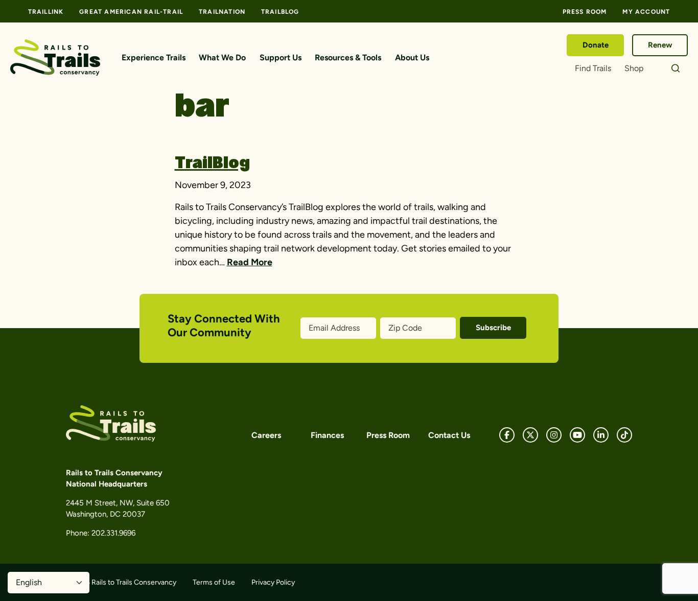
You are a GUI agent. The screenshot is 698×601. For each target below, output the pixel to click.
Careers (266, 435)
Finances (327, 435)
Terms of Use (214, 582)
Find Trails (593, 68)
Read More (249, 262)
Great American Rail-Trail (131, 11)
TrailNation (222, 11)
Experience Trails (153, 57)
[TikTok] (624, 435)
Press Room (585, 11)
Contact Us (449, 435)
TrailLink (46, 11)
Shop (633, 68)
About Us (412, 57)
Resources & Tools (348, 57)
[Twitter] (530, 435)
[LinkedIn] (601, 435)
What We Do (222, 57)
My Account (646, 11)
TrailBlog (280, 11)
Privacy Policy (273, 582)
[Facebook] (507, 435)
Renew (660, 45)
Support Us (280, 57)
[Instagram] (554, 435)
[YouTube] (577, 435)
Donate (596, 45)
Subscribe (493, 327)
